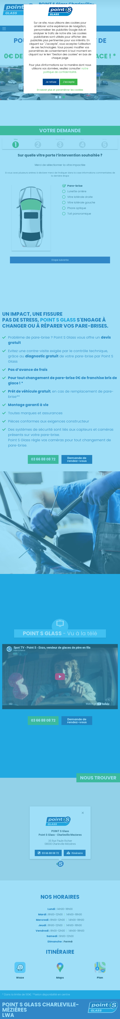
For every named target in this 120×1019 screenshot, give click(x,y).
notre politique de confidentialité (65, 70)
